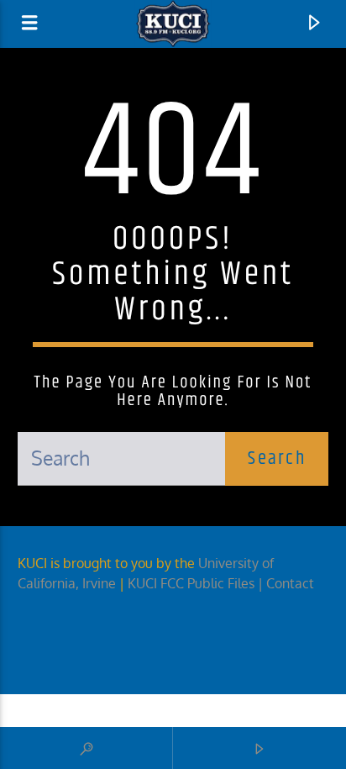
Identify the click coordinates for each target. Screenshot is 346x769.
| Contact (287, 583)
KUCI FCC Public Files (191, 583)
